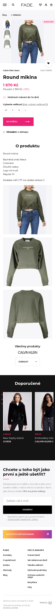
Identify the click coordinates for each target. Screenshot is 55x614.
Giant (50, 602)
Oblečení (17, 15)
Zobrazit (23, 362)
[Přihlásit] (46, 5)
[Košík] (51, 5)
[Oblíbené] (40, 5)
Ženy (4, 15)
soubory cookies (10, 607)
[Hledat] (13, 5)
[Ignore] (27, 521)
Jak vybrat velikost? (35, 104)
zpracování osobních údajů (23, 519)
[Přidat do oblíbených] (48, 63)
